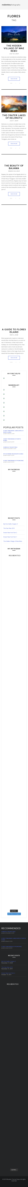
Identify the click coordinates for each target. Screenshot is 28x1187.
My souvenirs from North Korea (13, 454)
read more (14, 78)
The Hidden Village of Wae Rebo (12, 541)
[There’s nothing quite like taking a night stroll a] (13, 636)
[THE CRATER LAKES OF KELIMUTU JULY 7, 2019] (14, 97)
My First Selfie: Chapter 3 (10, 524)
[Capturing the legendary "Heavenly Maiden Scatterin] (13, 802)
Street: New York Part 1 (10, 537)
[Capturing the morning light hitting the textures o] (13, 849)
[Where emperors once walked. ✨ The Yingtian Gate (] (13, 604)
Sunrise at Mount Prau (10, 447)
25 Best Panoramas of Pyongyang (13, 460)
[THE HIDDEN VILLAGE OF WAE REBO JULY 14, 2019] (14, 27)
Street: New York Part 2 (10, 532)
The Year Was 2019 (9, 528)
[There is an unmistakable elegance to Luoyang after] (13, 574)
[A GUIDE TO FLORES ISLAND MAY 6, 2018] (14, 212)
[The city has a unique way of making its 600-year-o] (13, 890)
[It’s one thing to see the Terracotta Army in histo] (13, 750)
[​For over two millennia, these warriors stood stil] (13, 669)
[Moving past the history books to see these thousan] (13, 703)
